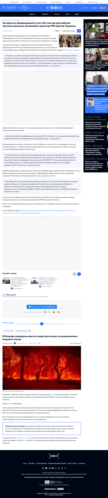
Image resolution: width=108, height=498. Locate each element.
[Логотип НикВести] (56, 7)
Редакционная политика (57, 463)
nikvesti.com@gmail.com (56, 494)
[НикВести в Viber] (43, 468)
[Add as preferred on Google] (47, 7)
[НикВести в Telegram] (49, 468)
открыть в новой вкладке (75, 343)
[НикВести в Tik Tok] (59, 468)
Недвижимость (79, 2)
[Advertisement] (42, 99)
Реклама (82, 463)
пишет (11, 404)
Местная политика (93, 2)
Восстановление (27, 2)
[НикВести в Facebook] (46, 468)
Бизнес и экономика (56, 2)
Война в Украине (14, 2)
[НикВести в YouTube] (52, 468)
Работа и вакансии (41, 2)
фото (68, 14)
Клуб (103, 7)
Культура (68, 2)
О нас (25, 463)
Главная (5, 20)
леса (52, 394)
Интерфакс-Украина (71, 50)
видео (77, 14)
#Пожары (6, 331)
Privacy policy (73, 463)
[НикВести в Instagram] (56, 468)
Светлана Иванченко (21, 343)
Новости (10, 20)
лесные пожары (25, 438)
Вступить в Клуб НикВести (43, 306)
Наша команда (41, 463)
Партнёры (31, 463)
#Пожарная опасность (21, 331)
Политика (17, 20)
